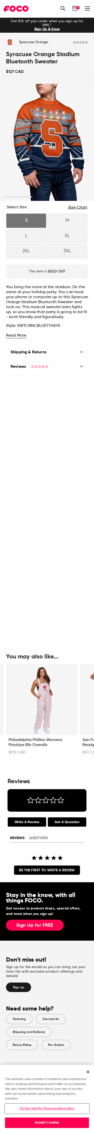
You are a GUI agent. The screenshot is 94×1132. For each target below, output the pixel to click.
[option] (47, 25)
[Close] (87, 1071)
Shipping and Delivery (29, 1032)
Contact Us (51, 1019)
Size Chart (77, 208)
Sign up (18, 987)
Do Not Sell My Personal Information (47, 1108)
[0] (74, 8)
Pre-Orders (56, 1045)
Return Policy (22, 1045)
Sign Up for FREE (34, 925)
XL (67, 236)
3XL (67, 251)
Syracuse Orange (33, 42)
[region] (47, 1098)
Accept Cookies (47, 1122)
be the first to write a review (47, 870)
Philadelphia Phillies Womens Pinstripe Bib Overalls (35, 742)
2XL (26, 251)
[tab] (27, 822)
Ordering (19, 1019)
